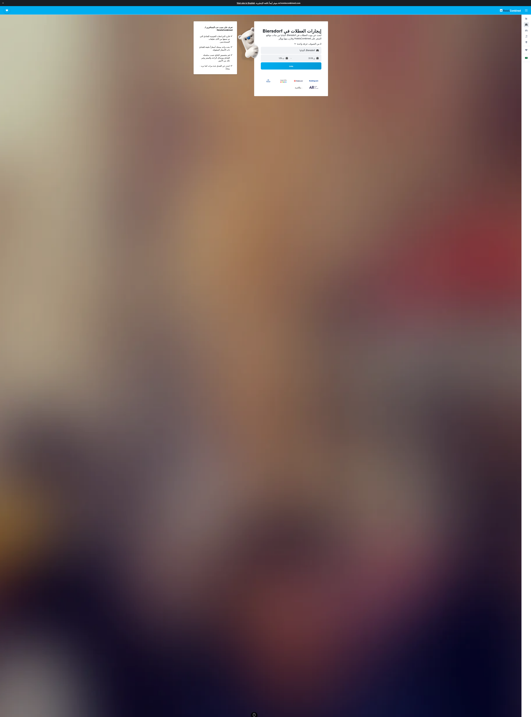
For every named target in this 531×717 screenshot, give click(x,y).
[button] (3, 3)
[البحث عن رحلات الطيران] (526, 19)
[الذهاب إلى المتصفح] (526, 42)
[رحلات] (526, 50)
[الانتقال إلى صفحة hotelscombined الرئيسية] (510, 10)
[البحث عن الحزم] (526, 36)
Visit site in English (246, 3)
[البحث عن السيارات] (526, 30)
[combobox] (307, 43)
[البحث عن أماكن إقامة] (526, 24)
